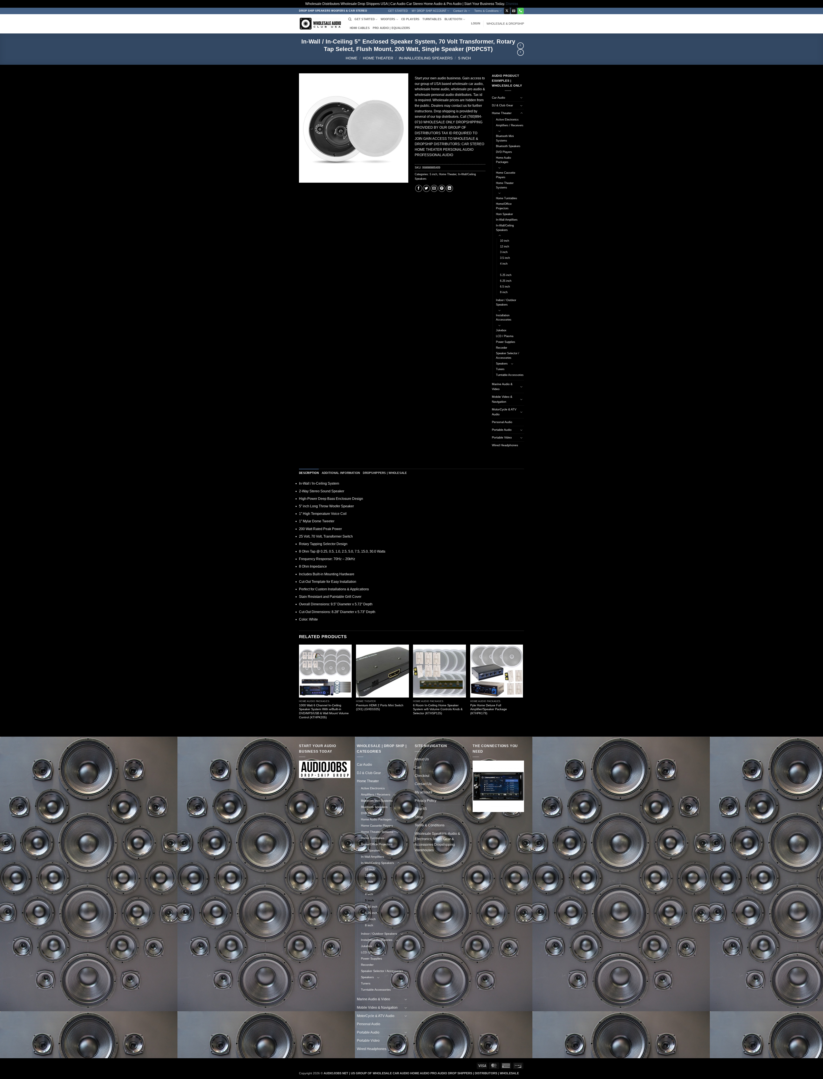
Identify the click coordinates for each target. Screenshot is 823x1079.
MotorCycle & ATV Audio (504, 412)
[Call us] (521, 11)
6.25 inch (505, 280)
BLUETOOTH (453, 19)
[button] (475, 23)
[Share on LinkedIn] (449, 188)
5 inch (464, 58)
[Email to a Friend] (434, 188)
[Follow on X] (507, 11)
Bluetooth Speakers (508, 146)
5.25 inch (505, 275)
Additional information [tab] (341, 473)
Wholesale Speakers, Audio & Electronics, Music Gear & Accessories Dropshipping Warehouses (437, 842)
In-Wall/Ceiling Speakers (426, 58)
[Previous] (299, 690)
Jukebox (501, 330)
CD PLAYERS (410, 19)
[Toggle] (521, 97)
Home (351, 58)
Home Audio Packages (503, 160)
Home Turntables (506, 198)
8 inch (504, 292)
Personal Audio (502, 422)
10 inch (504, 240)
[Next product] (520, 45)
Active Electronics (507, 119)
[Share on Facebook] (418, 188)
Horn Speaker (504, 214)
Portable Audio (502, 429)
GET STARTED (398, 10)
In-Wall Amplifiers (507, 219)
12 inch (504, 246)
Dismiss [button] (512, 4)
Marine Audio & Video (502, 386)
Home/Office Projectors (504, 206)
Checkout (422, 776)
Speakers (502, 363)
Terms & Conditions (486, 10)
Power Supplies (505, 342)
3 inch (504, 252)
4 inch (504, 263)
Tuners (500, 369)
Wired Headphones (505, 445)
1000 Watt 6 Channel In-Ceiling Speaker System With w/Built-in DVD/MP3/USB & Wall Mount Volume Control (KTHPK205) (324, 711)
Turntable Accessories (510, 375)
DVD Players (504, 152)
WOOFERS (388, 19)
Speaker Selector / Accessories (507, 355)
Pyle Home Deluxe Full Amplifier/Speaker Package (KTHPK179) (488, 709)
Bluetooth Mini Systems (505, 138)
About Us (422, 759)
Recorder (501, 347)
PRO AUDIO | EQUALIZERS (391, 28)
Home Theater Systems (505, 185)
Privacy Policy (425, 800)
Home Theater (378, 58)
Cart (418, 767)
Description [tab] (309, 473)
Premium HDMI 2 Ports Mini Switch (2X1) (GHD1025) (379, 707)
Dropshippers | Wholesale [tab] (385, 473)
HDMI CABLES (360, 28)
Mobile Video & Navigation (502, 399)
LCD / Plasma (504, 336)
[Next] (523, 690)
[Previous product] (520, 52)
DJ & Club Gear (502, 105)
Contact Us (460, 10)
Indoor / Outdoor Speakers (506, 302)
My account (423, 792)
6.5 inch (505, 286)
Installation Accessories (503, 317)
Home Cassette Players (505, 175)
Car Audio (498, 97)
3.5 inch (505, 257)
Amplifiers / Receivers (509, 125)
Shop (419, 817)
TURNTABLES (432, 19)
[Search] (349, 19)
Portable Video (502, 437)
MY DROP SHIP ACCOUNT (429, 10)
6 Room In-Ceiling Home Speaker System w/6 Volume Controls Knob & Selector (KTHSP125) (438, 709)
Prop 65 (421, 809)
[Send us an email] (514, 11)
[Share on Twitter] (426, 188)
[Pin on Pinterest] (441, 188)
